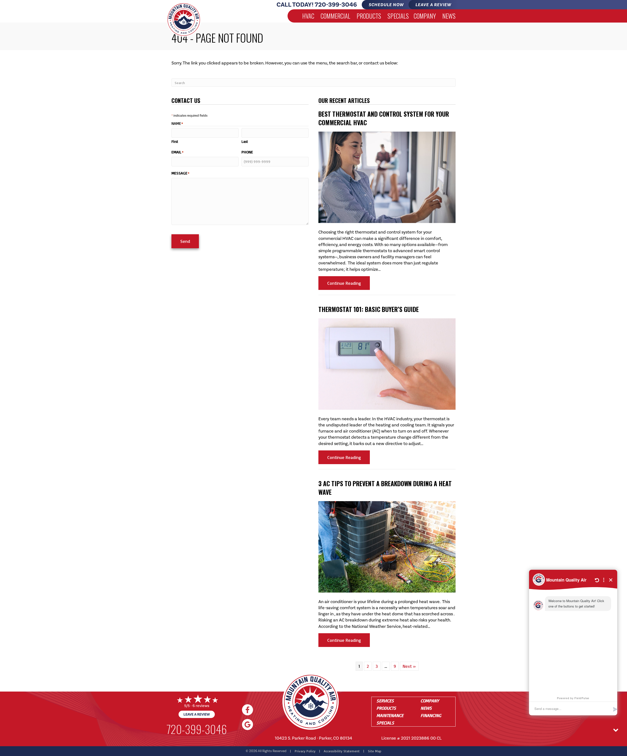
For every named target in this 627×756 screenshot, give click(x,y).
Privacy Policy (305, 751)
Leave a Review (196, 714)
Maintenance (389, 715)
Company (425, 15)
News (449, 15)
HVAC (308, 15)
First (174, 141)
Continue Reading (348, 283)
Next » (409, 666)
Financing (431, 715)
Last (244, 141)
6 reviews (201, 705)
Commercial (335, 15)
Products (369, 15)
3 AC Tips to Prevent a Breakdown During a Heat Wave (385, 487)
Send (185, 241)
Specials (398, 15)
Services (385, 700)
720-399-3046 (336, 5)
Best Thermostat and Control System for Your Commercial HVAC (383, 118)
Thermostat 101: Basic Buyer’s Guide (368, 309)
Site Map (374, 751)
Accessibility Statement (342, 751)
